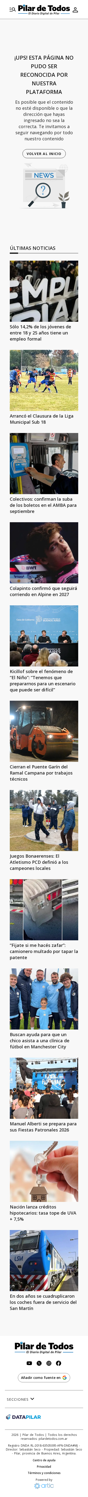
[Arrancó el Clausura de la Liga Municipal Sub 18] (44, 380)
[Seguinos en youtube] (29, 1364)
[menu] (12, 9)
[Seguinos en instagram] (49, 1364)
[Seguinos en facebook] (58, 1364)
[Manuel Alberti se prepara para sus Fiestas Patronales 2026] (44, 1088)
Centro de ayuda (44, 1460)
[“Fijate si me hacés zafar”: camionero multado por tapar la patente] (44, 909)
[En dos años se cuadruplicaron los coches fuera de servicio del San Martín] (44, 1260)
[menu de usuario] (75, 10)
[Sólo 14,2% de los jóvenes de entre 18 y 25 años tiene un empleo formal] (44, 291)
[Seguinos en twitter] (39, 1364)
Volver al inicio (44, 153)
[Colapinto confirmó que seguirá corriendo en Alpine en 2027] (44, 552)
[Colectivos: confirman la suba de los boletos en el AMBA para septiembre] (44, 463)
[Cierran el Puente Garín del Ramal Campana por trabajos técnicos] (44, 731)
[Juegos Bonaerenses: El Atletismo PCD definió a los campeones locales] (44, 820)
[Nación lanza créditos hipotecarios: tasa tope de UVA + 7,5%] (44, 1171)
